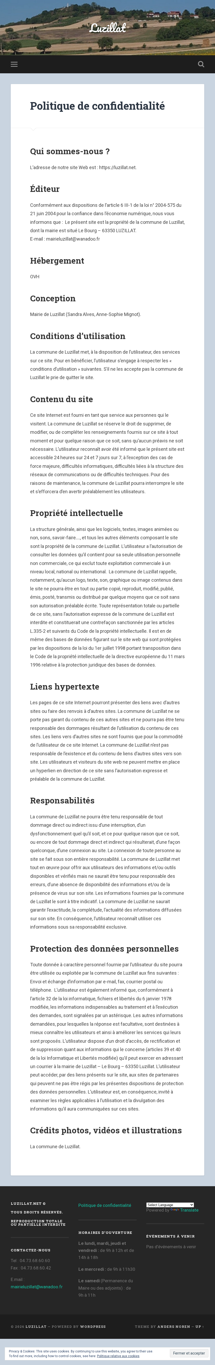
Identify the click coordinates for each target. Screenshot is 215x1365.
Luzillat (108, 27)
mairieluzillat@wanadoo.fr (37, 1286)
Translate (189, 1210)
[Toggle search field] (201, 64)
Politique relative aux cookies (118, 1356)
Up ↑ (199, 1326)
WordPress (93, 1326)
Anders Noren (173, 1326)
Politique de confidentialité (104, 1205)
